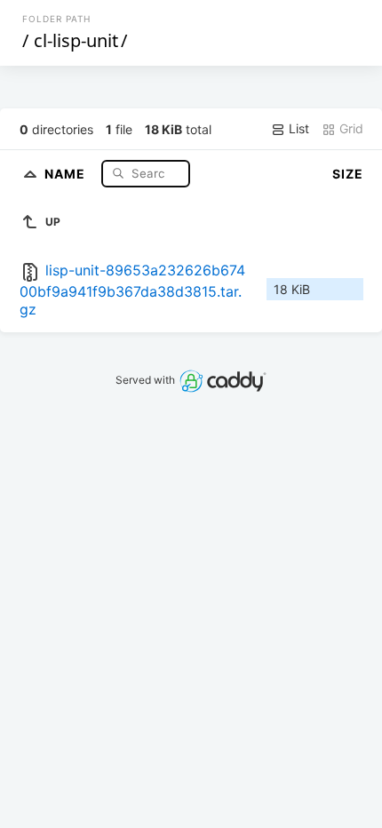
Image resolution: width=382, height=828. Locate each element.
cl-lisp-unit (76, 40)
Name (66, 172)
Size (347, 173)
